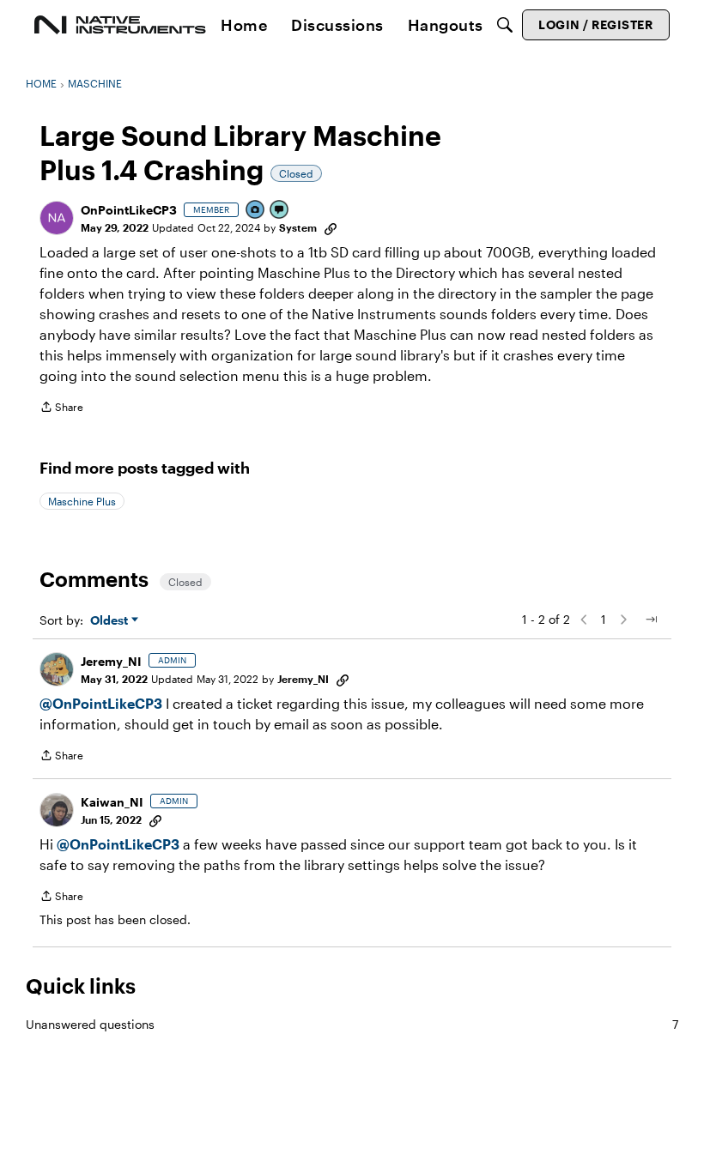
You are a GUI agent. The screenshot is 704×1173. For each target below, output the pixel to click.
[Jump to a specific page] (651, 619)
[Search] (504, 24)
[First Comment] (280, 211)
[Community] (120, 24)
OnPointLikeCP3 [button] (129, 210)
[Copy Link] (330, 227)
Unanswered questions (352, 1024)
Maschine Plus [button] (82, 501)
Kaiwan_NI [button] (112, 802)
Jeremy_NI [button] (111, 661)
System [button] (298, 227)
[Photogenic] (256, 211)
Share (61, 409)
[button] (56, 218)
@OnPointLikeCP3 (100, 703)
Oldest (110, 621)
